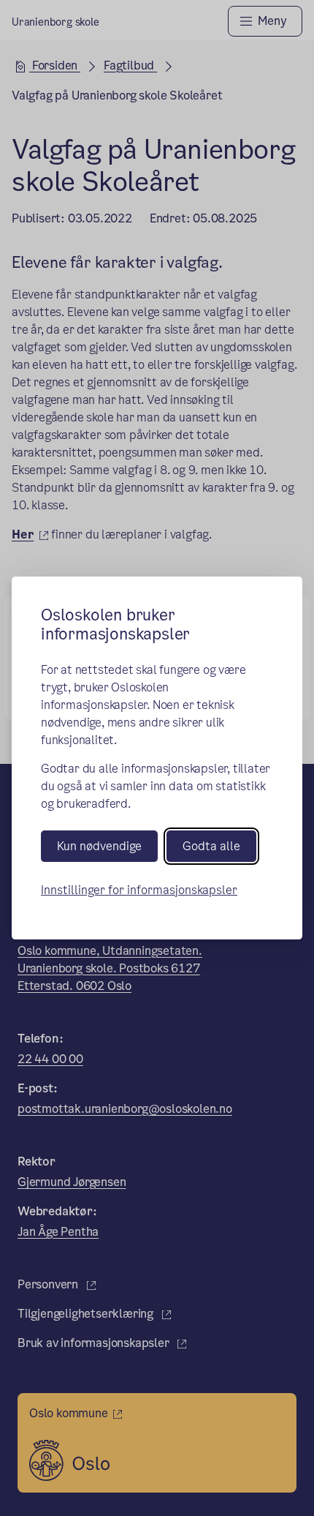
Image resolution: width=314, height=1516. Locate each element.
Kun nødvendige (99, 846)
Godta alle (211, 846)
